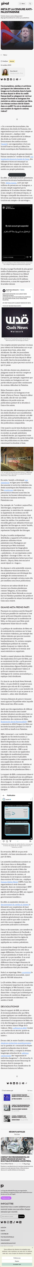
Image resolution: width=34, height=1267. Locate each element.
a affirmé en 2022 (20, 1028)
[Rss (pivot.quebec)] (20, 1222)
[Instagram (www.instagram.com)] (8, 1222)
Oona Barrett (13, 71)
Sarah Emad (16, 1119)
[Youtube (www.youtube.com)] (17, 1222)
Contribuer (4, 1234)
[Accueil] (5, 3)
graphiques (8, 490)
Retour (5, 55)
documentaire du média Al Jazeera (15, 904)
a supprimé (26, 972)
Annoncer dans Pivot (8, 1243)
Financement (5, 1240)
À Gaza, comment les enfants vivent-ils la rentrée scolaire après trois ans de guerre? (19, 1116)
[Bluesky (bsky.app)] (2, 1222)
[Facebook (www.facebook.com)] (5, 1222)
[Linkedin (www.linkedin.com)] (11, 1222)
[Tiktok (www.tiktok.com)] (14, 1222)
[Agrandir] (30, 207)
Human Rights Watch (9, 882)
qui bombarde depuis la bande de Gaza (17, 157)
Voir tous (29, 1090)
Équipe (3, 1230)
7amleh (4, 144)
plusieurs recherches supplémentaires (16, 1043)
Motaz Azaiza (11, 183)
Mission (3, 1227)
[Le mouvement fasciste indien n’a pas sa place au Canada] (7, 1097)
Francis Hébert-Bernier (19, 1109)
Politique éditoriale (7, 1237)
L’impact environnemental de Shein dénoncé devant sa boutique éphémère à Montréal (21, 1106)
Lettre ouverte (17, 1099)
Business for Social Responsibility (14, 721)
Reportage (27, 1163)
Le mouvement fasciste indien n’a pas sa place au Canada (20, 1095)
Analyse (5, 61)
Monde (12, 61)
